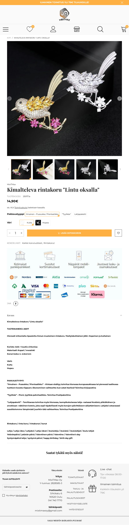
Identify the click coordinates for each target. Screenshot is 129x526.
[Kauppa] (77, 29)
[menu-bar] (5, 29)
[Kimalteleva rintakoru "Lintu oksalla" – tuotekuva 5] (108, 169)
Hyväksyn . (17, 495)
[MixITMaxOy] (64, 14)
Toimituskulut (21, 207)
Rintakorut (49, 243)
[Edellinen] (8, 169)
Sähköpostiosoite (13, 487)
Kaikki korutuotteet (32, 243)
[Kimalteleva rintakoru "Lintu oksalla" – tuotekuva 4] (86, 169)
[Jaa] (15, 303)
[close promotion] (122, 2)
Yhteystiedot (76, 509)
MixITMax (11, 184)
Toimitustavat (76, 477)
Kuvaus (10, 315)
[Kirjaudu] (53, 29)
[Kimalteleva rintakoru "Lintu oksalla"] (64, 98)
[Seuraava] (120, 169)
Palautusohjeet (75, 498)
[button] (9, 98)
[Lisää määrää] (21, 233)
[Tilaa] (26, 487)
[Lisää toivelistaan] (118, 233)
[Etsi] (100, 29)
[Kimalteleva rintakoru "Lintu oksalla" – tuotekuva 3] (64, 169)
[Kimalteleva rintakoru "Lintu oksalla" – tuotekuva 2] (43, 169)
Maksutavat (77, 483)
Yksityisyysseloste (75, 504)
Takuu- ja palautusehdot (75, 490)
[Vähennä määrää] (9, 233)
